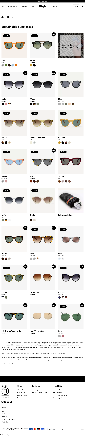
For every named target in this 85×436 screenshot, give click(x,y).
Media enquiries (6, 414)
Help (53, 7)
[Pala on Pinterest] (11, 402)
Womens (24, 7)
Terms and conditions (60, 395)
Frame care (21, 398)
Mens (33, 7)
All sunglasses (21, 390)
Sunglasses (11, 7)
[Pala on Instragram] (5, 402)
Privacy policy (57, 392)
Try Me (6, 35)
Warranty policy (58, 398)
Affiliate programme (8, 419)
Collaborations (22, 395)
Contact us (5, 422)
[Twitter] (8, 402)
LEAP (82, 429)
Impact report (21, 392)
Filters (8, 17)
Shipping (35, 390)
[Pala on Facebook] (2, 402)
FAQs (3, 411)
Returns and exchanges (39, 392)
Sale (2, 7)
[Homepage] (42, 6)
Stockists (4, 416)
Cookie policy (57, 390)
